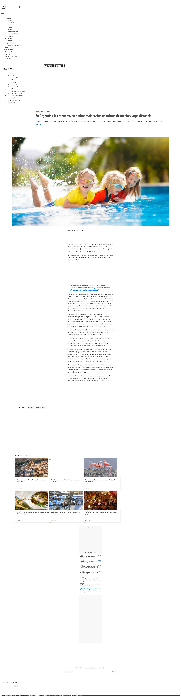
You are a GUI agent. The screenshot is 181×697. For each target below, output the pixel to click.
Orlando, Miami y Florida (84, 588)
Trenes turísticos (11, 56)
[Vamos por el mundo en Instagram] (6, 69)
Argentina (11, 22)
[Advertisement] (69, 131)
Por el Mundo (39, 111)
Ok (80, 695)
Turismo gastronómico (12, 42)
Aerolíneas (8, 59)
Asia (9, 25)
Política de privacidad (69, 671)
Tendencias (82, 565)
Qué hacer (8, 38)
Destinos (8, 18)
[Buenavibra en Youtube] (11, 69)
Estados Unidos (13, 34)
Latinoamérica (12, 31)
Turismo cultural (13, 45)
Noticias (47, 111)
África (9, 20)
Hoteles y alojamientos (8, 48)
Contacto (114, 671)
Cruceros (8, 54)
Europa (9, 29)
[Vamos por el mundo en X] (8, 69)
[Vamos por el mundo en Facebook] (4, 69)
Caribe (9, 27)
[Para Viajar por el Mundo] (55, 66)
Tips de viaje (9, 52)
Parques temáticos (93, 588)
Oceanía (10, 36)
